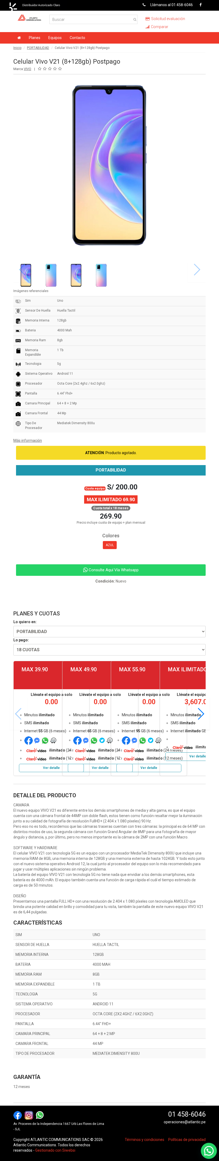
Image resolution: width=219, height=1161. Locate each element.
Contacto (77, 38)
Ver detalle (51, 768)
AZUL (110, 545)
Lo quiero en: (25, 622)
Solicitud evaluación (167, 19)
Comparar (159, 27)
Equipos (55, 38)
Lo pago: (21, 640)
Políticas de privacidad (187, 1139)
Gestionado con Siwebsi (55, 1150)
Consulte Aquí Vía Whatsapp (113, 570)
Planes (34, 38)
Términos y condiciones (144, 1139)
